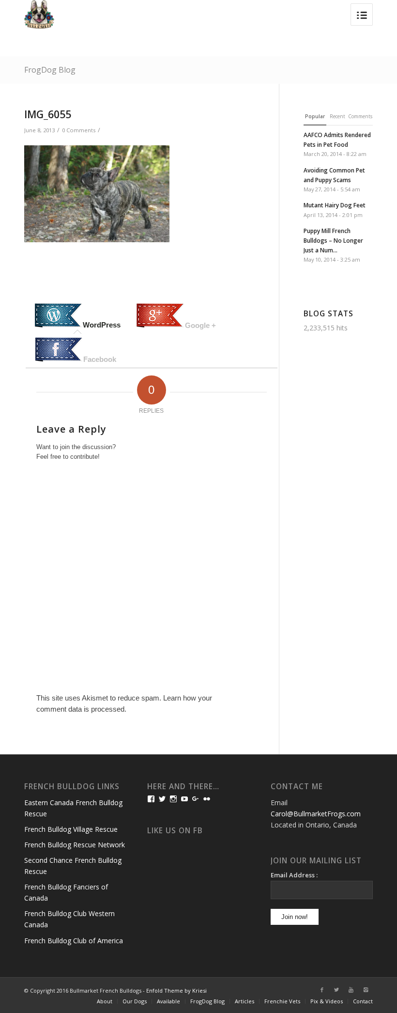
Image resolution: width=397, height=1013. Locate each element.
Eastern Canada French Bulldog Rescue (73, 808)
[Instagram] (365, 989)
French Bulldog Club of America (73, 940)
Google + (200, 325)
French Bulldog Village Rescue (71, 829)
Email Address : (294, 875)
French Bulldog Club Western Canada (69, 919)
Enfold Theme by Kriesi (176, 990)
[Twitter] (336, 989)
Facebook (99, 359)
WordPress (102, 325)
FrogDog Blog (50, 69)
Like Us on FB (175, 831)
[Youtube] (351, 989)
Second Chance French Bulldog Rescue (73, 866)
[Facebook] (322, 989)
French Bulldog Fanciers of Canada (66, 892)
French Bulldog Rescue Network (74, 844)
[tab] (77, 316)
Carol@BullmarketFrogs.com (316, 813)
